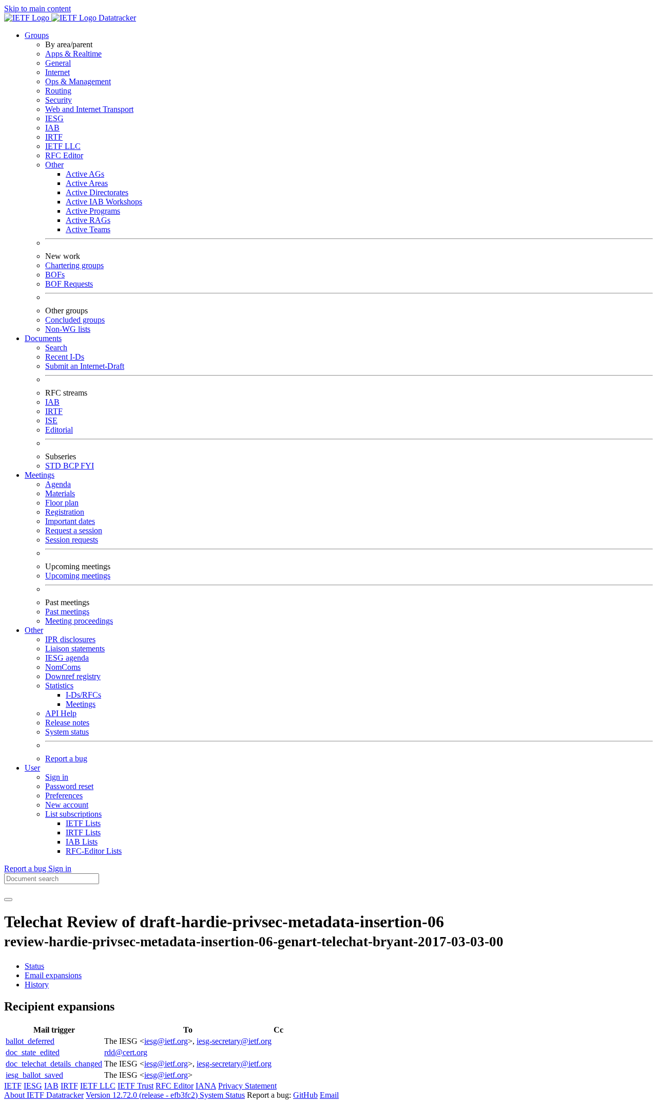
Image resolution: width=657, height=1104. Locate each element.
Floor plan (62, 502)
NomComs (63, 667)
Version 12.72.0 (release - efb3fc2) (143, 1095)
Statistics (59, 685)
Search (56, 347)
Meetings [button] (39, 475)
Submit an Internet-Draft (84, 366)
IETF (13, 1085)
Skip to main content (37, 8)
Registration (64, 512)
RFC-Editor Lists (94, 851)
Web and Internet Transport (89, 109)
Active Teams (88, 229)
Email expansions (53, 975)
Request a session (73, 530)
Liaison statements (75, 648)
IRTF (54, 137)
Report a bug (66, 758)
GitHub (305, 1095)
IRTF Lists (83, 832)
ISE (51, 420)
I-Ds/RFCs (83, 694)
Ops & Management (78, 81)
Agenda (58, 484)
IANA (206, 1085)
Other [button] (34, 630)
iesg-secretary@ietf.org (234, 1041)
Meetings (80, 704)
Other (54, 164)
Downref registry (73, 676)
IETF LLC (63, 146)
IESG (54, 118)
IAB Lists (82, 841)
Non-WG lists (67, 329)
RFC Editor (64, 155)
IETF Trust (135, 1085)
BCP (72, 465)
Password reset (69, 786)
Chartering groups (74, 265)
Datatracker (116, 17)
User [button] (32, 767)
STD (54, 465)
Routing (58, 90)
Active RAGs (88, 220)
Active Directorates (97, 192)
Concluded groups (75, 319)
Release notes (67, 722)
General (58, 63)
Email (329, 1095)
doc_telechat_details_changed (54, 1063)
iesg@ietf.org (166, 1041)
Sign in (56, 777)
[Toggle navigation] (8, 899)
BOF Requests (69, 283)
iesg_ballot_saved (34, 1075)
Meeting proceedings (79, 620)
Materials (60, 493)
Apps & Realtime (73, 53)
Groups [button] (37, 35)
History (37, 984)
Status (34, 966)
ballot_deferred (30, 1041)
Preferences (64, 795)
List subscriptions (73, 814)
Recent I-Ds (64, 356)
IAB (52, 127)
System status (67, 731)
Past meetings (67, 611)
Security (58, 100)
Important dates (70, 521)
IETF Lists (83, 823)
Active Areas (87, 183)
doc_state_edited (33, 1052)
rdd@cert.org (125, 1052)
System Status (222, 1095)
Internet (57, 72)
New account (66, 804)
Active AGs (85, 174)
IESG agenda (67, 657)
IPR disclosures (70, 639)
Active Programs (93, 211)
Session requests (71, 539)
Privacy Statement (247, 1085)
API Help (60, 713)
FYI (87, 465)
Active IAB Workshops (104, 201)
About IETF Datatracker (44, 1095)
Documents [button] (43, 338)
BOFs (55, 274)
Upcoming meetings (77, 575)
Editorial (59, 429)
